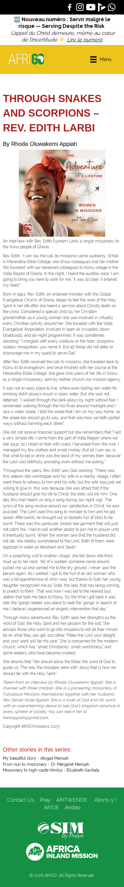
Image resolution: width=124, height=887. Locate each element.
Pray (45, 800)
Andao (72, 807)
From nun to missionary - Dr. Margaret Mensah (46, 764)
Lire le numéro (84, 40)
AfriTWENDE (71, 800)
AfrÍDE (51, 807)
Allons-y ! (105, 800)
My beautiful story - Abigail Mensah (36, 758)
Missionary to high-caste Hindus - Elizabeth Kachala (51, 770)
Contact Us (20, 800)
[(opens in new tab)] (61, 830)
